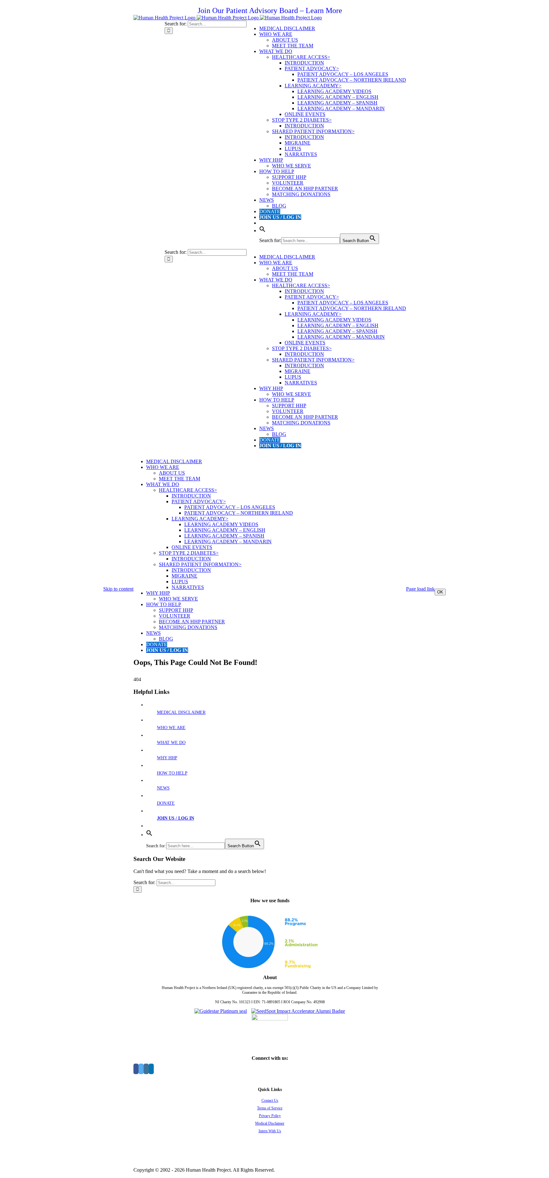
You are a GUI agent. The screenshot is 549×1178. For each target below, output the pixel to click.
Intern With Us (270, 1131)
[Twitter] (141, 1069)
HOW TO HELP (172, 773)
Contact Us (269, 1100)
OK (440, 592)
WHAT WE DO (171, 742)
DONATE (166, 803)
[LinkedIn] (151, 1069)
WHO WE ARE (171, 727)
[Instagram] (146, 1069)
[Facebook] (136, 1069)
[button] (262, 230)
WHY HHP (167, 757)
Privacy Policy (270, 1116)
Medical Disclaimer (269, 1123)
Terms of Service (269, 1108)
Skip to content (118, 589)
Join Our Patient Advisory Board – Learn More (270, 10)
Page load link (420, 589)
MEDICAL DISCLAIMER (181, 712)
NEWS (163, 788)
